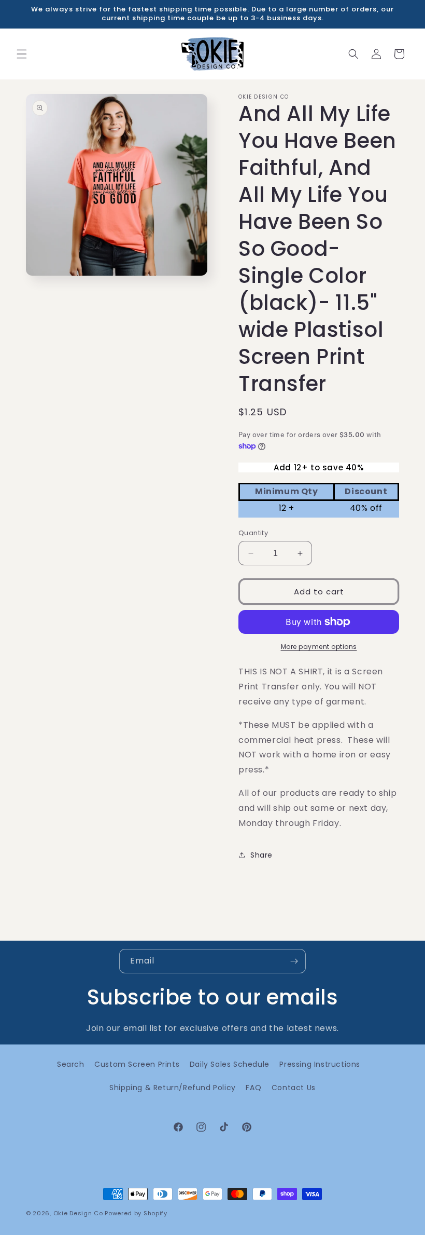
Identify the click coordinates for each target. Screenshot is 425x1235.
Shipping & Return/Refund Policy (172, 1087)
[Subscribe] (293, 961)
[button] (21, 54)
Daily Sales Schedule (230, 1064)
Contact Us (294, 1087)
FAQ (253, 1087)
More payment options (319, 646)
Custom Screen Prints (136, 1064)
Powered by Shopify (136, 1213)
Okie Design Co (78, 1213)
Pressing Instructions (319, 1064)
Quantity (253, 533)
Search (70, 1064)
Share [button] (261, 855)
